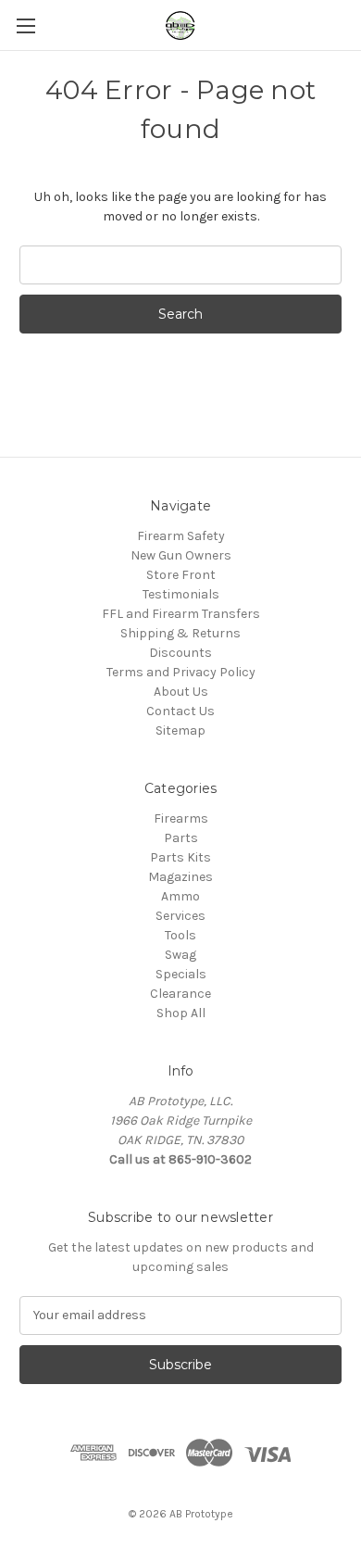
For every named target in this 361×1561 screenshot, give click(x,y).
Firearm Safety (181, 536)
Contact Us (180, 711)
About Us (181, 691)
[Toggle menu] (25, 25)
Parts (181, 838)
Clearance (180, 993)
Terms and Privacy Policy (180, 672)
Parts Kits (180, 857)
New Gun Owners (181, 555)
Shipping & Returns (180, 633)
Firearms (181, 818)
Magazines (180, 877)
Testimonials (181, 594)
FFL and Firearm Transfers (181, 614)
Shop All (180, 1013)
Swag (180, 955)
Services (180, 916)
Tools (180, 935)
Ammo (180, 896)
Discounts (180, 653)
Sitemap (180, 730)
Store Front (181, 575)
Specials (181, 974)
